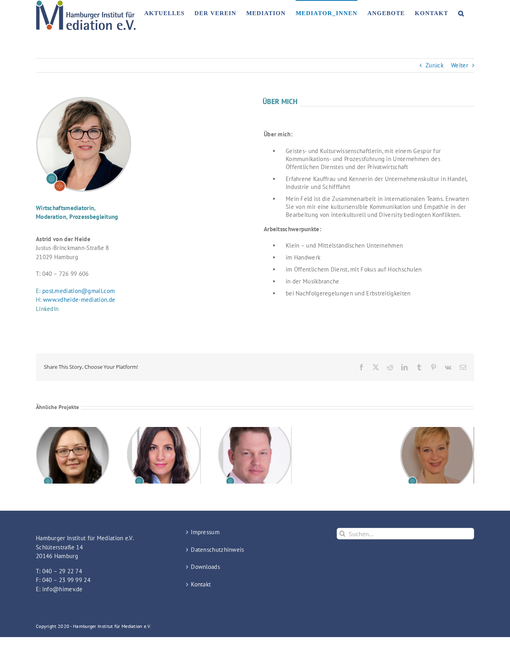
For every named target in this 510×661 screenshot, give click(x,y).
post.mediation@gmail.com (78, 291)
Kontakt (201, 584)
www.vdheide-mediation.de (79, 299)
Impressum (205, 532)
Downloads (205, 567)
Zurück (434, 65)
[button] (461, 13)
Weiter (459, 65)
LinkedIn (47, 309)
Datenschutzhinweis (217, 549)
